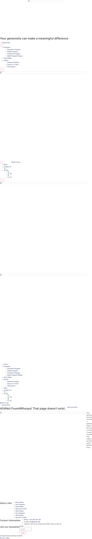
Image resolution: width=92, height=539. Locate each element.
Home (6, 364)
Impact (6, 379)
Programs (7, 47)
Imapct (6, 60)
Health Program (12, 52)
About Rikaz (8, 58)
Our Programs (20, 504)
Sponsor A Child (12, 64)
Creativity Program (13, 54)
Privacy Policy (5, 538)
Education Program (13, 49)
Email (21, 526)
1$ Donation (11, 67)
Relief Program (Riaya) (14, 56)
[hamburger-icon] (1, 45)
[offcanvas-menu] (0, 273)
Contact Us (7, 167)
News (5, 164)
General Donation (13, 62)
